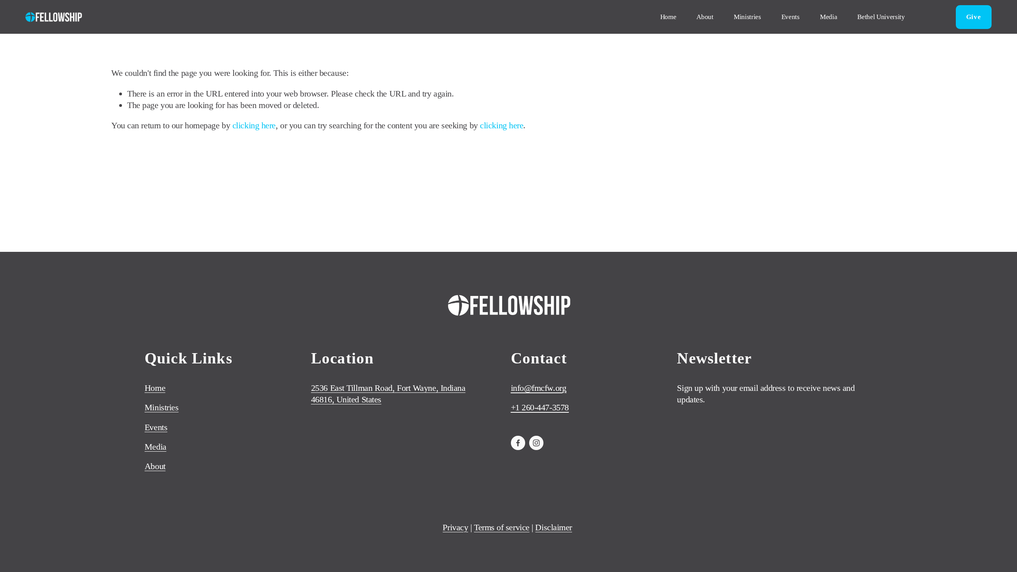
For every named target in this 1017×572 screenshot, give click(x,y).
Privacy (455, 527)
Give (973, 17)
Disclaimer (553, 527)
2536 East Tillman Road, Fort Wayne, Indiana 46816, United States (388, 393)
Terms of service (502, 527)
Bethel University (881, 17)
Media (828, 17)
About (704, 17)
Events (790, 17)
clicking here (254, 125)
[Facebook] (518, 443)
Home (668, 17)
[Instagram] (536, 443)
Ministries (747, 17)
